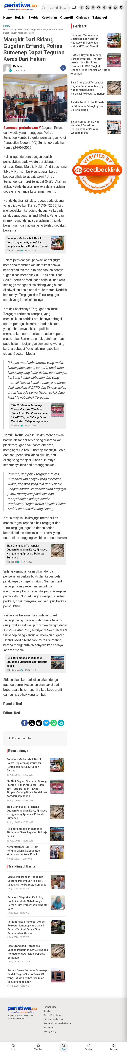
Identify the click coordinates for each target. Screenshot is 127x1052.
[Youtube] (98, 7)
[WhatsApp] (115, 7)
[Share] (63, 68)
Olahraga (82, 17)
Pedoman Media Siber (53, 1019)
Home (7, 17)
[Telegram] (121, 7)
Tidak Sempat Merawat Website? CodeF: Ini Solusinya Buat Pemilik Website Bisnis (85, 127)
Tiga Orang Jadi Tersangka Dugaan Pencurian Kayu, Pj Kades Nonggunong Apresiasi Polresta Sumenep (27, 552)
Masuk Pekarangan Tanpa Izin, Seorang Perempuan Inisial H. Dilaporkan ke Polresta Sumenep (26, 881)
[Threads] (109, 7)
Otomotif (66, 17)
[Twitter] (87, 7)
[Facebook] (81, 7)
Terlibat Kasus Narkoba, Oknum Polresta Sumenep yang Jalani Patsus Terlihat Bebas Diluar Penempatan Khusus (26, 927)
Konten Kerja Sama (52, 1015)
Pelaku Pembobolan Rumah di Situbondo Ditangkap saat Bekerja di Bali (27, 662)
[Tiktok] (104, 7)
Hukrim (20, 17)
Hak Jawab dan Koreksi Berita (57, 1023)
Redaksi (18, 66)
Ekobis (33, 17)
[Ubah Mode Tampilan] (74, 7)
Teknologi (99, 17)
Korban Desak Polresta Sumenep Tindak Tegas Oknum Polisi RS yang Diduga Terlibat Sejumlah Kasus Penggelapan (27, 976)
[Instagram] (93, 7)
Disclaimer (48, 1027)
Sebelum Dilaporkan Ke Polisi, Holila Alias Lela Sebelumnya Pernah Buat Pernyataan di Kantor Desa (27, 903)
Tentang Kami (49, 1006)
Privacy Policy (49, 1031)
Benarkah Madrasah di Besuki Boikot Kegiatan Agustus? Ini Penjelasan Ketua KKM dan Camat (27, 242)
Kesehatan (49, 17)
